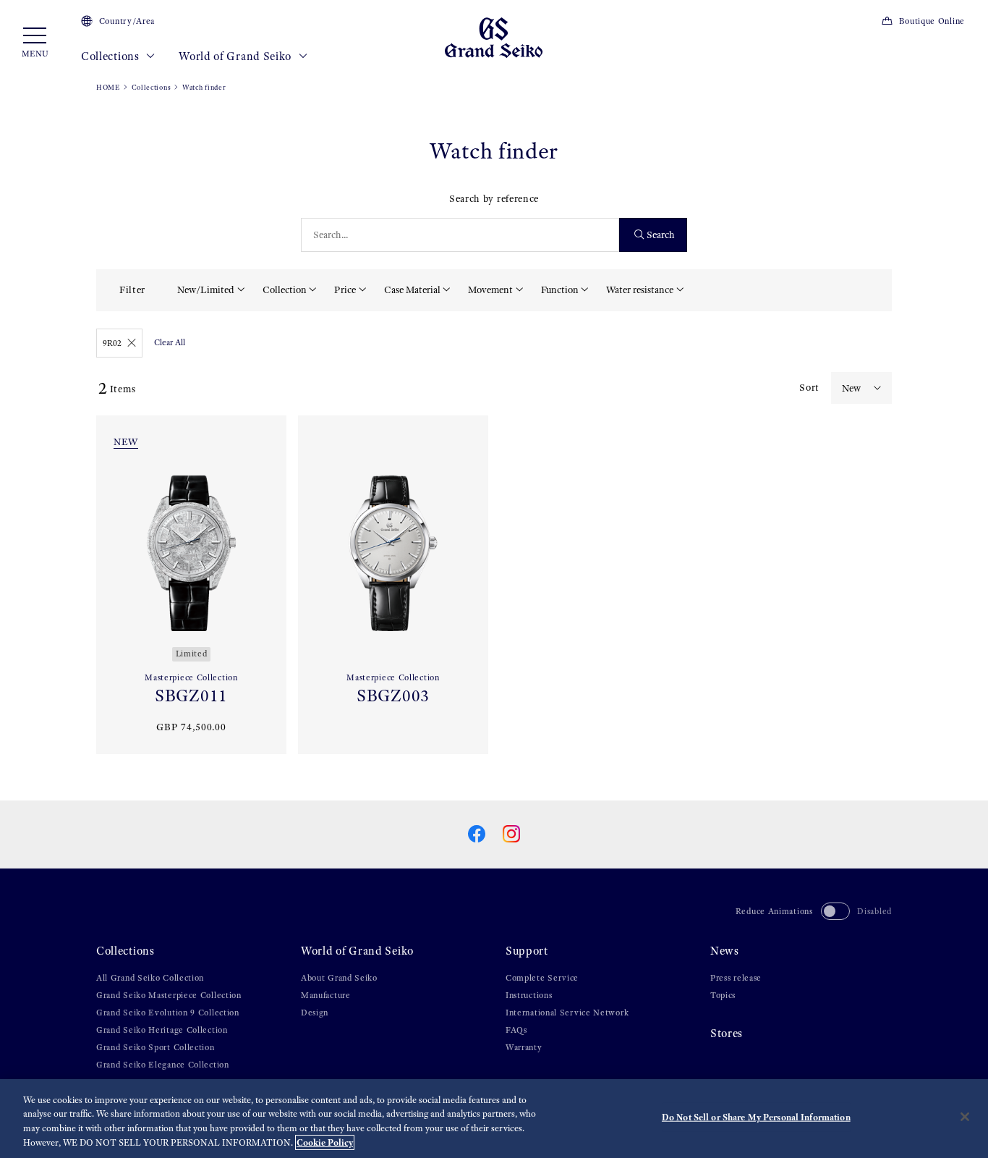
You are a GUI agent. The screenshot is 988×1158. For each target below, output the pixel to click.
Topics (723, 995)
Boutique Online (932, 21)
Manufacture (326, 995)
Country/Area (127, 21)
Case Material (412, 290)
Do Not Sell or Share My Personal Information (756, 1117)
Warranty (524, 1047)
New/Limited (205, 290)
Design (314, 1012)
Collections (111, 56)
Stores (726, 1033)
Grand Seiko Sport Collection (155, 1047)
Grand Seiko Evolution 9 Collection (167, 1012)
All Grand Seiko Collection (150, 978)
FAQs (516, 1030)
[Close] (965, 1117)
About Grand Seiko (339, 978)
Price (345, 290)
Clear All (169, 342)
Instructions (529, 995)
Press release (736, 978)
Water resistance (639, 290)
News (724, 951)
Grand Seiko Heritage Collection (162, 1030)
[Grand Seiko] (493, 36)
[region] (494, 1118)
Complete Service (542, 978)
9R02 (112, 343)
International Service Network (567, 1012)
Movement (490, 290)
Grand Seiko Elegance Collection (162, 1065)
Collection (285, 290)
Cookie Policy (325, 1142)
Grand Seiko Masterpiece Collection (169, 995)
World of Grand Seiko (236, 56)
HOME (108, 87)
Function (560, 290)
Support (527, 951)
